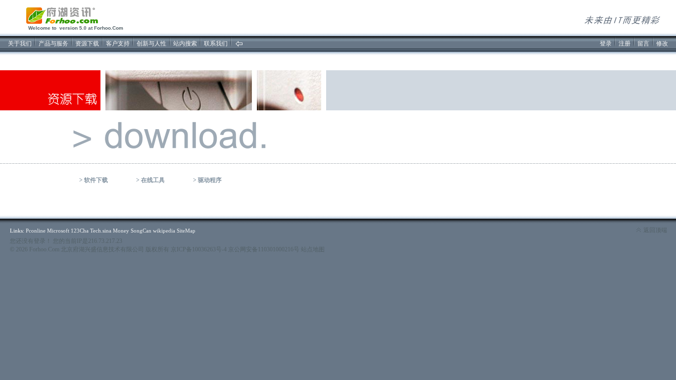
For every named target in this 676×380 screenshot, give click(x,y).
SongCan (141, 231)
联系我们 (216, 43)
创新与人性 (151, 43)
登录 (606, 43)
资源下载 (87, 43)
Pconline (36, 231)
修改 (662, 43)
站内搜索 (185, 43)
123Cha (80, 231)
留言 (643, 43)
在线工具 (153, 180)
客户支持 (118, 43)
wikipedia (164, 231)
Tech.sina (100, 231)
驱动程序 (210, 180)
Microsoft (58, 231)
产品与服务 (53, 43)
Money (121, 231)
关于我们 (20, 43)
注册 (624, 43)
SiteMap (186, 231)
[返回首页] (239, 45)
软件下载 (96, 180)
